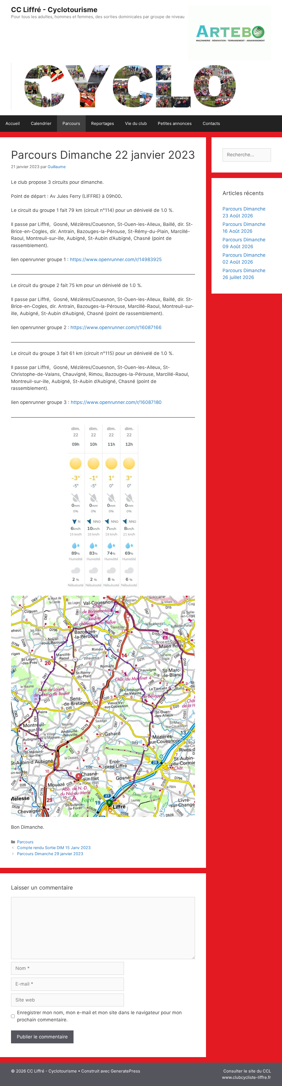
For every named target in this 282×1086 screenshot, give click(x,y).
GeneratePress (125, 1071)
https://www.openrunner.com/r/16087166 (116, 327)
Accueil (13, 123)
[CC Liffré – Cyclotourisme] (129, 86)
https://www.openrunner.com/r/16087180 (116, 402)
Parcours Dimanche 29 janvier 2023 (50, 853)
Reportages (102, 123)
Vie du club (136, 123)
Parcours (71, 123)
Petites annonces (175, 123)
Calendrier (41, 123)
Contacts (211, 123)
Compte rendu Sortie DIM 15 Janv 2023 (54, 847)
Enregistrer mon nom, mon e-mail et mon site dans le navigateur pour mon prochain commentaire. (99, 1016)
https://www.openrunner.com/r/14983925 (116, 259)
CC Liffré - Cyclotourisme (54, 10)
